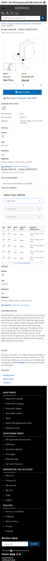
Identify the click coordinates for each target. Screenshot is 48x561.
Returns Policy (8, 379)
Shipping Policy (9, 375)
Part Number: (6, 117)
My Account (11, 485)
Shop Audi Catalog (14, 398)
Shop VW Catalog (13, 408)
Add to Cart (24, 92)
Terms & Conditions (15, 511)
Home (3, 24)
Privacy (9, 526)
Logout (9, 500)
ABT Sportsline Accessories (18, 439)
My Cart (9, 490)
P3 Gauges (10, 454)
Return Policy (12, 521)
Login (8, 495)
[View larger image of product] (10, 67)
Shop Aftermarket (14, 413)
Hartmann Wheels (14, 449)
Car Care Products (14, 464)
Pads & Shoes (36, 24)
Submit (34, 544)
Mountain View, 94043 (27, 98)
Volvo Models (18, 362)
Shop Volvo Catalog (15, 403)
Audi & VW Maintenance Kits (19, 423)
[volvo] (16, 136)
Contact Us (7, 383)
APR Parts (10, 444)
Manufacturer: (6, 114)
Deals (8, 418)
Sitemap (9, 531)
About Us (10, 475)
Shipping (10, 516)
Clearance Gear (13, 428)
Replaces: (4, 121)
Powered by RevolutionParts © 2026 (15, 550)
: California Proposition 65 (16, 167)
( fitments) (23, 263)
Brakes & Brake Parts (23, 24)
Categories (10, 24)
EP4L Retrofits (12, 459)
